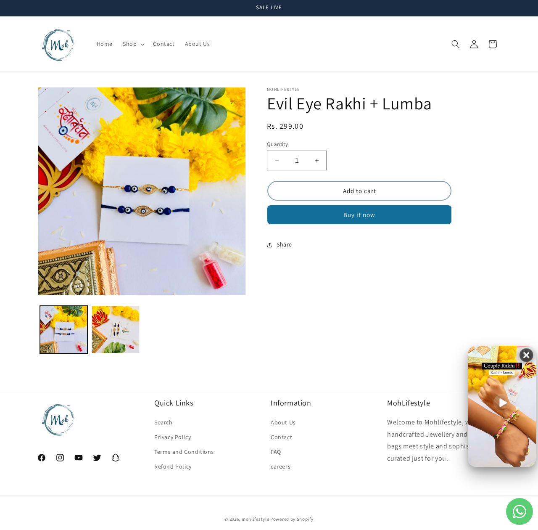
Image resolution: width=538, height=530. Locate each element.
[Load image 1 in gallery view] (63, 329)
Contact (281, 437)
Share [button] (284, 244)
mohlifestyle (255, 519)
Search (163, 422)
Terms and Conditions (184, 452)
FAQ (276, 452)
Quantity (277, 144)
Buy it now (359, 215)
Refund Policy (173, 466)
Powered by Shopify (292, 519)
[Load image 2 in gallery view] (115, 329)
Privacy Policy (172, 437)
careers (280, 466)
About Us (283, 422)
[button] (133, 44)
